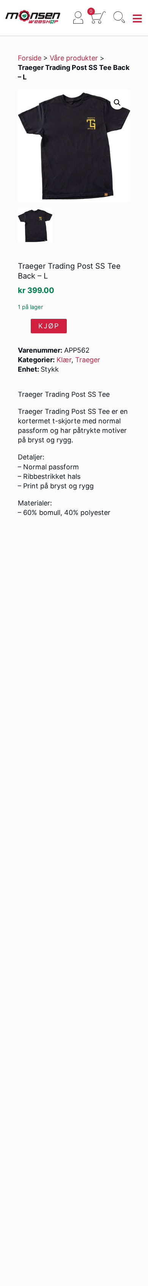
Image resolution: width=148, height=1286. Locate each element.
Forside (29, 58)
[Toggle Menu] (137, 19)
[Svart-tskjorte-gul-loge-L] (35, 225)
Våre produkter (74, 58)
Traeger (87, 360)
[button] (117, 102)
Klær (64, 360)
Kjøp (48, 326)
